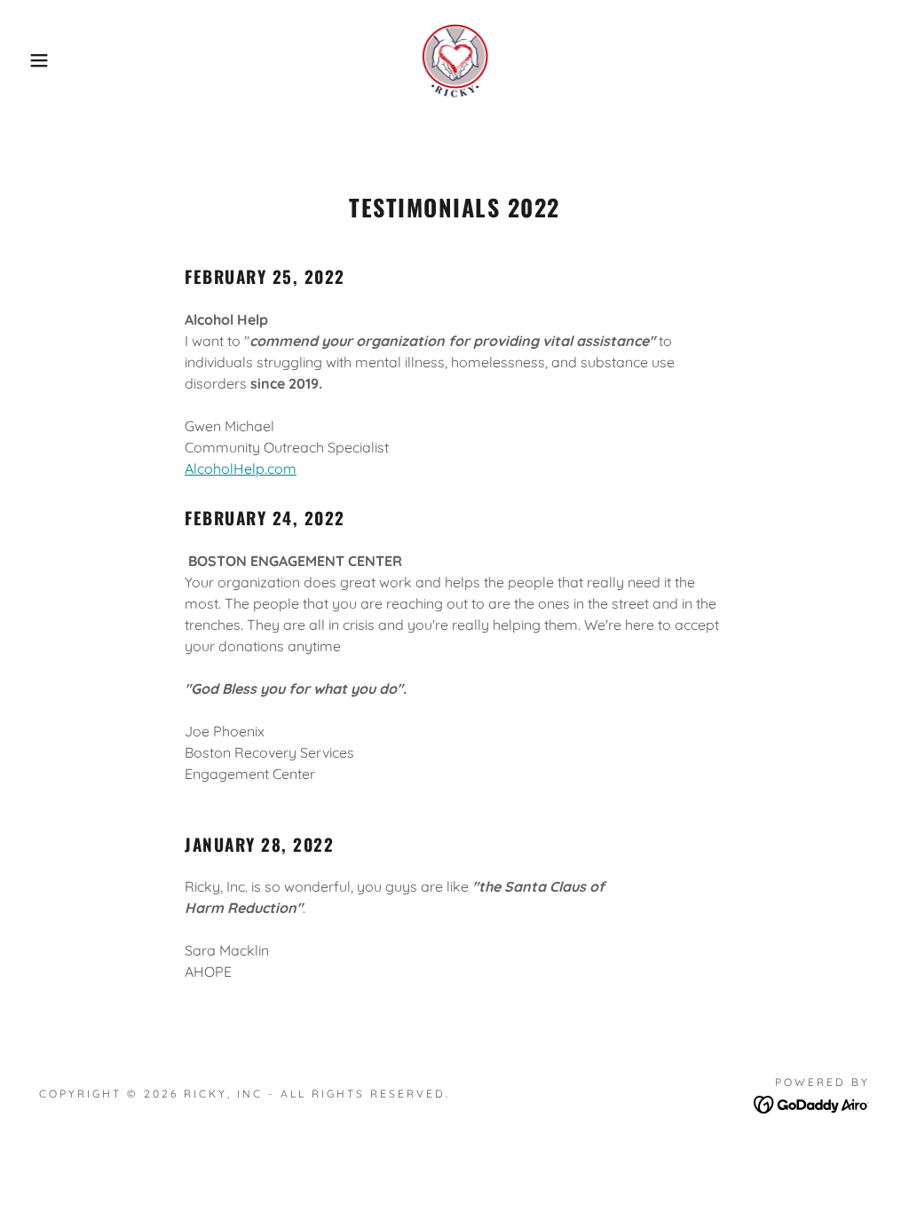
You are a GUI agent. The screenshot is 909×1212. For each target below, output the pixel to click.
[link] (455, 58)
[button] (45, 60)
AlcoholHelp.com (240, 468)
